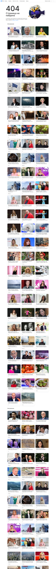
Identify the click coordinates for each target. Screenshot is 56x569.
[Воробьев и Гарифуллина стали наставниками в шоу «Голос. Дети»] (28, 357)
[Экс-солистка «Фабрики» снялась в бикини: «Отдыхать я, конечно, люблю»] (14, 300)
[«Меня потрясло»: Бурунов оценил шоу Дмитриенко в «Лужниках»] (14, 399)
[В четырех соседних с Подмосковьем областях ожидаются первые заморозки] (14, 342)
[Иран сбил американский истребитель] (28, 159)
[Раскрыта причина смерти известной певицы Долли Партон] (42, 202)
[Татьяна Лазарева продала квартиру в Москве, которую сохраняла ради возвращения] (42, 103)
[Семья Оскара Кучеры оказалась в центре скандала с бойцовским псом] (42, 47)
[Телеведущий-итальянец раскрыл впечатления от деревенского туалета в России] (28, 469)
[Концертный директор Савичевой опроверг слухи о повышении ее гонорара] (28, 244)
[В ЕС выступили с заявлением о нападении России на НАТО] (14, 89)
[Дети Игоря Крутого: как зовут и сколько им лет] (28, 502)
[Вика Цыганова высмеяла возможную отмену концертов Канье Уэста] (42, 159)
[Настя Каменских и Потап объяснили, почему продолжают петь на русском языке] (14, 427)
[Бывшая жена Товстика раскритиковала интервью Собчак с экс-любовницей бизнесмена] (42, 516)
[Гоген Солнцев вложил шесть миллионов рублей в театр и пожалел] (42, 117)
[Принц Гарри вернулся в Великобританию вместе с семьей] (42, 328)
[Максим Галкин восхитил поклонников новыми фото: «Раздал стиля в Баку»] (42, 371)
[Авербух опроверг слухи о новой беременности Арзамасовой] (42, 469)
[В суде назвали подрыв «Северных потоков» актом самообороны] (28, 103)
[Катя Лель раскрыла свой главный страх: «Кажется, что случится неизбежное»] (42, 427)
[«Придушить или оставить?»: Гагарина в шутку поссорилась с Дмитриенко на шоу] (28, 385)
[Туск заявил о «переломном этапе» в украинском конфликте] (14, 544)
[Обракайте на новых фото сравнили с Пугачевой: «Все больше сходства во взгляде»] (28, 328)
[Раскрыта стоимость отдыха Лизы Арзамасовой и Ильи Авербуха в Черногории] (14, 258)
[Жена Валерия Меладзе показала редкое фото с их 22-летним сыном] (28, 145)
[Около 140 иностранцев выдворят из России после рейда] (14, 502)
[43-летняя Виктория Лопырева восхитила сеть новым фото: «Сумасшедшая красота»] (14, 441)
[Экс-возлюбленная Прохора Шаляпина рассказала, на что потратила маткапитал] (42, 33)
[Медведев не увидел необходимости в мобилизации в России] (14, 530)
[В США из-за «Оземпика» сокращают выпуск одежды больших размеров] (14, 145)
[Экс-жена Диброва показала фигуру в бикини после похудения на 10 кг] (14, 314)
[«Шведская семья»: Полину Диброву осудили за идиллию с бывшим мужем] (42, 188)
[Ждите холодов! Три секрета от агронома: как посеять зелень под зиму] (42, 131)
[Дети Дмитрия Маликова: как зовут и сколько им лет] (28, 89)
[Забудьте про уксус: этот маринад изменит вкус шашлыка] (42, 244)
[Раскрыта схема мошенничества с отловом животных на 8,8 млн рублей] (28, 342)
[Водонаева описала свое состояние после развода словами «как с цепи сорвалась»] (42, 413)
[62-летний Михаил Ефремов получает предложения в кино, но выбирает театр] (28, 286)
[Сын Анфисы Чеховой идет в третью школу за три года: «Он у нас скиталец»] (14, 202)
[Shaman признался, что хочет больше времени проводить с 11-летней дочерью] (14, 33)
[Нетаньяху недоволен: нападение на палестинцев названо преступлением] (14, 357)
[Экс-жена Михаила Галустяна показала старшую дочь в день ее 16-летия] (42, 300)
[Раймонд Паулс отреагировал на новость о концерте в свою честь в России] (28, 33)
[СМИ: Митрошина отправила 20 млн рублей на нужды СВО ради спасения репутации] (14, 216)
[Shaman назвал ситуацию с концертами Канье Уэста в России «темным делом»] (14, 413)
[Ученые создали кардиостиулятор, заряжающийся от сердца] (28, 413)
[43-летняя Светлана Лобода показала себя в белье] (14, 131)
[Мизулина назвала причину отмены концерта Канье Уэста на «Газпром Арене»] (14, 272)
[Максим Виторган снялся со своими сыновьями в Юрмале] (42, 342)
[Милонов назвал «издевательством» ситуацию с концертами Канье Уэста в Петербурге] (28, 75)
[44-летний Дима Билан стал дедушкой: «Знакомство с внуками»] (14, 487)
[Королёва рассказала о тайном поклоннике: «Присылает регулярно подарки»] (42, 286)
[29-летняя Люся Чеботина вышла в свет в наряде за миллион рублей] (42, 173)
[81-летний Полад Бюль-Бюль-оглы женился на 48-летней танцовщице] (42, 487)
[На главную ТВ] (2, 1)
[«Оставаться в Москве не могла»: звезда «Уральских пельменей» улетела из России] (28, 131)
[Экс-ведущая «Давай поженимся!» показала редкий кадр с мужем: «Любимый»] (28, 530)
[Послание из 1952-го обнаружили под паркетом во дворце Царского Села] (28, 516)
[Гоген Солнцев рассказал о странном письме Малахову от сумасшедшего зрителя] (42, 75)
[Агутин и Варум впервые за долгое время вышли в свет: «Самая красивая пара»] (14, 371)
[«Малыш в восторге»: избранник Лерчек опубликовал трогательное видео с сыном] (28, 427)
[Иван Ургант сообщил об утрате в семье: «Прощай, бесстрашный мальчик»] (28, 61)
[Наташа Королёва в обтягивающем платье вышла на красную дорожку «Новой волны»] (14, 61)
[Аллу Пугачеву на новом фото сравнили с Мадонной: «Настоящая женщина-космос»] (28, 272)
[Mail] (1, 1)
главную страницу (15, 20)
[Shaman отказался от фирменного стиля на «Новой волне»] (14, 75)
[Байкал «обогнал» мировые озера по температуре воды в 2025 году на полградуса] (14, 286)
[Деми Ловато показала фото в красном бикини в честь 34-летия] (28, 455)
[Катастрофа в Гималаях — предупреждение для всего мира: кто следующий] (28, 47)
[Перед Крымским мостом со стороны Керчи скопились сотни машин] (28, 399)
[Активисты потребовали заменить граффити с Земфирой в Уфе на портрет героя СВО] (28, 314)
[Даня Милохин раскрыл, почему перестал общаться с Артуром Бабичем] (28, 173)
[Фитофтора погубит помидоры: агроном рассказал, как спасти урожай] (28, 371)
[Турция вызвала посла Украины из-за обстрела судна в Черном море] (42, 230)
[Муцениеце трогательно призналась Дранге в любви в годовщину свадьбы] (42, 145)
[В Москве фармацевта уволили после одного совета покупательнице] (42, 272)
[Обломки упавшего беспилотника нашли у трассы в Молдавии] (28, 544)
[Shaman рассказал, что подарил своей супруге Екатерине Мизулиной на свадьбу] (14, 516)
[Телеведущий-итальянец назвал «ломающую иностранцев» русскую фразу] (42, 455)
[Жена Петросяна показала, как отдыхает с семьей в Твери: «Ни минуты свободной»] (42, 258)
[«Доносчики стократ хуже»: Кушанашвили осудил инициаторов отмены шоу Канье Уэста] (42, 502)
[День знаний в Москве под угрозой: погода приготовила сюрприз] (42, 530)
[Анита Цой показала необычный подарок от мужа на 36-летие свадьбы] (14, 117)
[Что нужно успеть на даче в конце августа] (28, 258)
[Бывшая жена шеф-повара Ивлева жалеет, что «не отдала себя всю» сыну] (14, 103)
